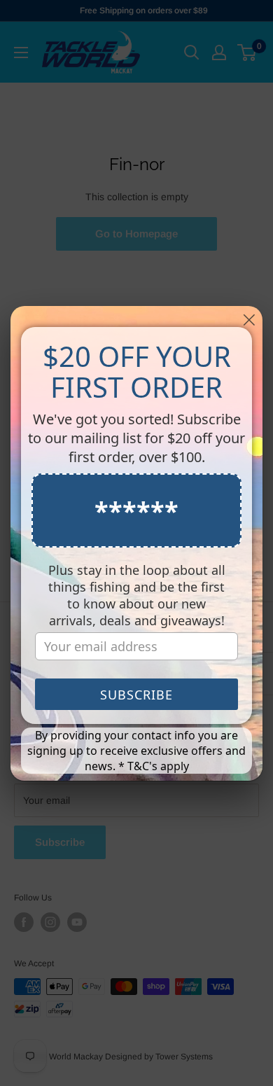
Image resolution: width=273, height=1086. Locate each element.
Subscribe (136, 694)
